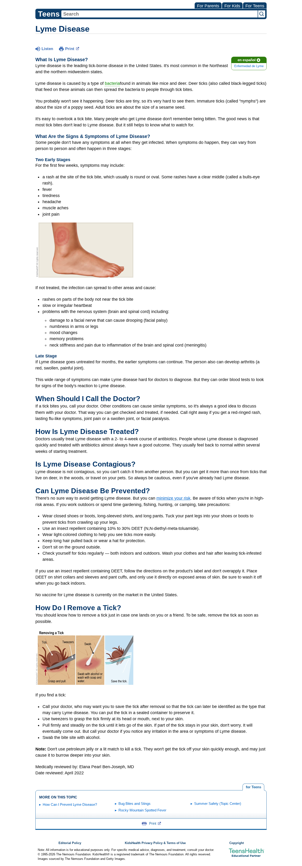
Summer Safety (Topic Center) (217, 804)
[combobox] (159, 13)
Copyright (236, 843)
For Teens (254, 6)
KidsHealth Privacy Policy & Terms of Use (155, 843)
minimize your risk (173, 498)
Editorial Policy (70, 843)
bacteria (112, 83)
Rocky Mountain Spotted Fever (142, 810)
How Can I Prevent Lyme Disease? (70, 804)
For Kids (232, 6)
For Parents (208, 6)
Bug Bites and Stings (134, 804)
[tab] (253, 787)
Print (69, 49)
